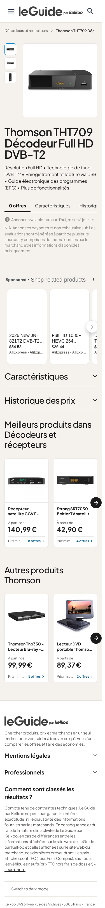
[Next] (96, 502)
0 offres (17, 206)
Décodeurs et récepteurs (26, 30)
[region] (50, 502)
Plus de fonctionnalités (45, 188)
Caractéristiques (53, 206)
